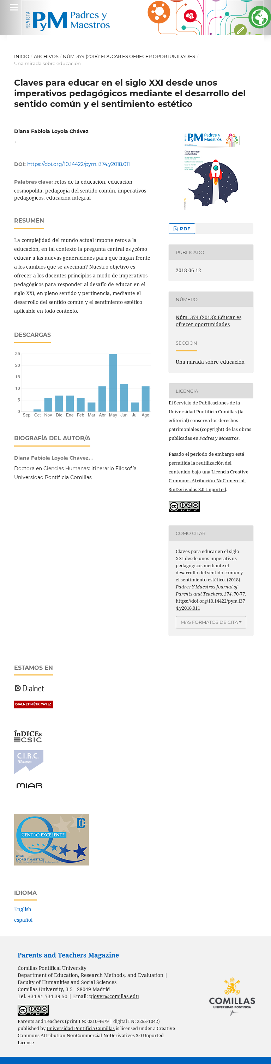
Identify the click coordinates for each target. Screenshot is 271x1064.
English (22, 909)
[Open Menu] (14, 7)
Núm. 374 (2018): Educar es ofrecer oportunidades (129, 56)
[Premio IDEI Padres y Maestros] (51, 863)
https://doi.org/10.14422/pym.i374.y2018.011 (78, 164)
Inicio (21, 56)
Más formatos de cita (209, 622)
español (23, 919)
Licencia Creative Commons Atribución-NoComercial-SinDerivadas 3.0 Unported (208, 480)
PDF (184, 228)
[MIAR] (29, 787)
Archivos (46, 56)
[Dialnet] (29, 691)
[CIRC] (28, 772)
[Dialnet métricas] (33, 706)
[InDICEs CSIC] (28, 740)
